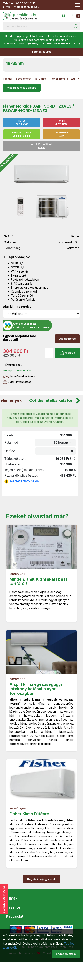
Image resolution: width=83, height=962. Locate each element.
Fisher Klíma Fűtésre (29, 813)
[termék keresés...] (76, 26)
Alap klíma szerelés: (17, 306)
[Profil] (63, 16)
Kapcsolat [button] (14, 916)
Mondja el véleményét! (17, 370)
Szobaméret (23, 78)
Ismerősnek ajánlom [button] (22, 376)
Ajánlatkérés (67, 338)
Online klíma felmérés (4, 899)
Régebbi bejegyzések (41, 879)
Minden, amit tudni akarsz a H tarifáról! (38, 581)
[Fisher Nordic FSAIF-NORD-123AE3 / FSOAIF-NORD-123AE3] (41, 192)
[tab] (41, 898)
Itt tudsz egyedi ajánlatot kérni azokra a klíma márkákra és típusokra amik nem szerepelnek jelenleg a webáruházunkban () (41, 39)
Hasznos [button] (13, 907)
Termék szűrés (41, 51)
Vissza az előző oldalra (21, 87)
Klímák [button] (11, 898)
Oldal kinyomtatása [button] (19, 381)
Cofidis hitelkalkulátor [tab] (51, 400)
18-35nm (40, 78)
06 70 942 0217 (26, 3)
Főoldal (7, 78)
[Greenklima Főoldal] (20, 16)
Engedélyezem (66, 953)
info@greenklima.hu (26, 6)
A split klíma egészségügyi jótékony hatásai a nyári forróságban (35, 689)
